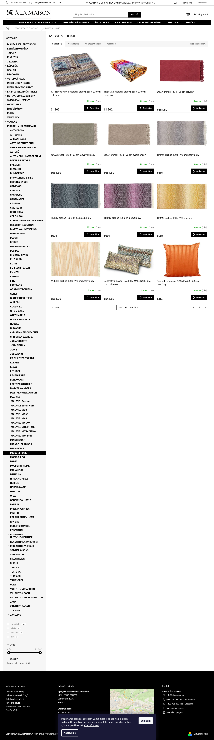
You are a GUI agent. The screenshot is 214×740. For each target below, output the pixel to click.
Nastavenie (70, 732)
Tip (14, 637)
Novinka (16, 632)
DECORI (14, 237)
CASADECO (16, 194)
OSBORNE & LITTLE (20, 500)
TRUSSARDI (16, 580)
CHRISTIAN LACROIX (21, 336)
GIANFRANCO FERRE (21, 298)
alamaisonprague (174, 712)
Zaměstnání (11, 710)
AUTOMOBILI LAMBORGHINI (25, 156)
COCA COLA (16, 212)
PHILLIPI (15, 504)
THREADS (15, 576)
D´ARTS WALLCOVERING (23, 229)
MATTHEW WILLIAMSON (23, 392)
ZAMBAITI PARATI (20, 606)
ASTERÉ (14, 151)
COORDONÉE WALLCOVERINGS (26, 220)
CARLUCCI (15, 190)
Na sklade (18, 624)
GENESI (14, 293)
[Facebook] (54, 2)
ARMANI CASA (18, 139)
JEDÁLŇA (12, 61)
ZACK (13, 601)
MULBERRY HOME (20, 465)
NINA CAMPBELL (19, 478)
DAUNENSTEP (17, 233)
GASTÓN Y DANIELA (21, 289)
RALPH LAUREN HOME (22, 517)
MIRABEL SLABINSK (21, 444)
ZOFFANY (15, 610)
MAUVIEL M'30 (19, 410)
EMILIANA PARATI (20, 268)
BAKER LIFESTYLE (20, 160)
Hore (56, 307)
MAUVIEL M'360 (19, 414)
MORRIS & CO (17, 457)
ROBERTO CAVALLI (20, 526)
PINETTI (14, 513)
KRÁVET (14, 367)
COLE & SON (16, 216)
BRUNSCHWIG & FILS (21, 177)
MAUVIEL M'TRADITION (23, 431)
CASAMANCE (17, 199)
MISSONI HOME (18, 453)
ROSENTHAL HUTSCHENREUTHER (21, 536)
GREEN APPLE (17, 315)
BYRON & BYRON (19, 182)
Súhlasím (146, 720)
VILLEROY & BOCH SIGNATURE (26, 597)
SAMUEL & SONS (19, 550)
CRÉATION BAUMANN (22, 225)
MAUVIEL (15, 397)
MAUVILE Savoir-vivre (22, 405)
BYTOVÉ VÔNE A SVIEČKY (21, 96)
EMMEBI (14, 272)
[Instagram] (61, 2)
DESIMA (14, 250)
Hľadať (134, 14)
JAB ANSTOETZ (18, 341)
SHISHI (14, 563)
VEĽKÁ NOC (13, 117)
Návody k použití (13, 703)
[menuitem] (38, 22)
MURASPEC (16, 470)
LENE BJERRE (17, 375)
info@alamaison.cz (175, 695)
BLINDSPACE (17, 173)
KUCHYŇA (12, 57)
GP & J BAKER (17, 311)
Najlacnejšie (73, 44)
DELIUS (14, 242)
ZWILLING (15, 614)
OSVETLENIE (14, 104)
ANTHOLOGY (17, 130)
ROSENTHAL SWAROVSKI (24, 541)
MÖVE (13, 461)
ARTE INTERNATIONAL (22, 143)
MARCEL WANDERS (20, 388)
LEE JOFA (15, 371)
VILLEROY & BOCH (20, 593)
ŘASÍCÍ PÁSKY (15, 109)
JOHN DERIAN (17, 345)
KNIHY (10, 113)
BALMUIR (15, 164)
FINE (12, 280)
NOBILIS (14, 483)
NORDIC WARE (18, 487)
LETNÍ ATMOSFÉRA (17, 48)
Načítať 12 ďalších (129, 307)
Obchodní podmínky (15, 691)
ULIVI (13, 584)
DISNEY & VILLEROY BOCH (21, 44)
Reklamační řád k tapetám (18, 706)
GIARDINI (15, 302)
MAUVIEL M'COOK (20, 422)
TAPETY (11, 53)
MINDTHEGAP (17, 440)
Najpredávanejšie (93, 44)
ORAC (13, 495)
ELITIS (13, 263)
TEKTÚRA (15, 571)
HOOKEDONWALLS (20, 319)
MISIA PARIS (17, 448)
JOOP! (13, 349)
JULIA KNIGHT (18, 354)
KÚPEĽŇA (12, 66)
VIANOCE (12, 121)
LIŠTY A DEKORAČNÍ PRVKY (22, 91)
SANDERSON (17, 554)
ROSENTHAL (17, 530)
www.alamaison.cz (175, 708)
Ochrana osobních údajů (17, 695)
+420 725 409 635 (174, 704)
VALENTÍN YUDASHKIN (22, 589)
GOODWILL (16, 306)
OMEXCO (15, 491)
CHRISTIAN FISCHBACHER (24, 332)
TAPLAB (14, 567)
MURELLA (15, 474)
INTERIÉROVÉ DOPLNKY (20, 87)
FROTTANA (16, 285)
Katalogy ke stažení (15, 699)
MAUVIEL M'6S (19, 418)
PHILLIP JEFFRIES (20, 508)
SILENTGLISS (17, 558)
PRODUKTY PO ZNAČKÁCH (21, 126)
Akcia (15, 628)
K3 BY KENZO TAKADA (22, 358)
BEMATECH (16, 169)
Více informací (91, 725)
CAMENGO (15, 186)
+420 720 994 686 (174, 699)
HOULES (14, 323)
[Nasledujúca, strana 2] (199, 307)
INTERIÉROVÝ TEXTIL (18, 83)
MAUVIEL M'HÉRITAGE (23, 427)
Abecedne (111, 44)
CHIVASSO (15, 328)
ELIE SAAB (16, 259)
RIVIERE (14, 521)
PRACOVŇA (13, 74)
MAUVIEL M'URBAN (21, 435)
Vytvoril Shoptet (201, 734)
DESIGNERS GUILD (20, 246)
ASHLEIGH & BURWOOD (23, 147)
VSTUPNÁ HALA (16, 78)
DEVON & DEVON (19, 255)
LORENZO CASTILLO (21, 384)
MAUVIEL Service (20, 401)
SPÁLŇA (11, 70)
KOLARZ (14, 362)
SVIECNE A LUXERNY (18, 100)
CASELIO (15, 203)
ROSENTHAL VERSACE (22, 546)
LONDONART (17, 379)
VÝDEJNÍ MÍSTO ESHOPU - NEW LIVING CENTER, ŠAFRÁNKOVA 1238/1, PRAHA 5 (120, 3)
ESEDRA (14, 276)
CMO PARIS (16, 207)
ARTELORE (16, 134)
